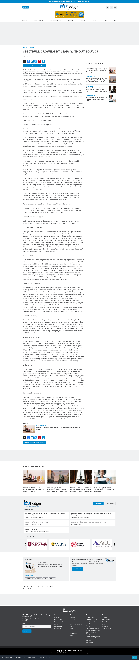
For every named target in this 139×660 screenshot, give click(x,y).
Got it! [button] (134, 657)
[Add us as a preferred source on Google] (43, 61)
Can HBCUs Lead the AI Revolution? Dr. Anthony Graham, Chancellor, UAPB (51, 565)
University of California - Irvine (34, 517)
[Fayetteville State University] (37, 544)
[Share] (28, 61)
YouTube (52, 578)
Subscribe (25, 7)
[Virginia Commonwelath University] (59, 544)
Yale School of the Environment (80, 517)
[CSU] (102, 544)
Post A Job (110, 503)
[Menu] (115, 7)
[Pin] (39, 61)
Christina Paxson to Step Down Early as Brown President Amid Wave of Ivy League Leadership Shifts (96, 89)
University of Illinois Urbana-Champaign (37, 531)
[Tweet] (35, 61)
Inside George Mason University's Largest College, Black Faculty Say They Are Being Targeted (96, 80)
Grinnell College (76, 524)
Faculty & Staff (29, 47)
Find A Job (98, 503)
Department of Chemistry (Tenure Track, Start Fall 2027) (89, 522)
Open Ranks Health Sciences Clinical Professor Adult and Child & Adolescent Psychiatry (45, 514)
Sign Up (27, 631)
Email (23, 623)
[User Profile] (107, 7)
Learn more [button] (48, 657)
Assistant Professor (31, 529)
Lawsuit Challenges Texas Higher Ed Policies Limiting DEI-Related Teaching (58, 428)
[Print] (24, 61)
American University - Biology (33, 524)
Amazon (39, 578)
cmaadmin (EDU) (27, 55)
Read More (77, 569)
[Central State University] (80, 544)
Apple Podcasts (30, 578)
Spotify (45, 578)
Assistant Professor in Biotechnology (36, 522)
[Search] (111, 7)
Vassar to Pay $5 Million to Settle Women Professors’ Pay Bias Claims (96, 99)
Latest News (90, 86)
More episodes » (29, 575)
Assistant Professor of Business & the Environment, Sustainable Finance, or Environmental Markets (91, 514)
